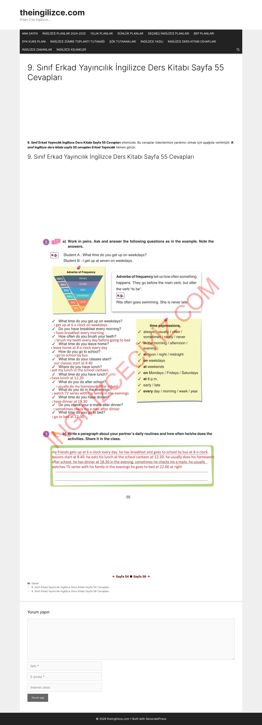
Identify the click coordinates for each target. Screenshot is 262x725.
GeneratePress (156, 719)
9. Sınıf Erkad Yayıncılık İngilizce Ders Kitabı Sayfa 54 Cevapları (70, 587)
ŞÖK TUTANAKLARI (122, 41)
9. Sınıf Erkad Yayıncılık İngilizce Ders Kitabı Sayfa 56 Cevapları (70, 591)
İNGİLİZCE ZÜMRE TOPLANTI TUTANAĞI (77, 41)
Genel (35, 583)
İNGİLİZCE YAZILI (152, 41)
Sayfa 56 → (141, 576)
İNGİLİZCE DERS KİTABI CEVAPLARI (192, 41)
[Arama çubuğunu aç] (238, 50)
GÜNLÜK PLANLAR (130, 33)
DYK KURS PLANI (34, 41)
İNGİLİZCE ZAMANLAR (37, 49)
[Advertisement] (131, 112)
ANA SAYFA (30, 33)
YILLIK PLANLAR (101, 33)
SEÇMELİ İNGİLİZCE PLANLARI (168, 33)
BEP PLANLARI (204, 33)
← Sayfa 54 (120, 576)
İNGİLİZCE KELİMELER (71, 49)
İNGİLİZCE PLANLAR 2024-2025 (64, 33)
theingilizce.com (52, 12)
